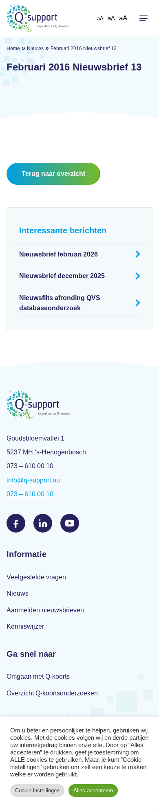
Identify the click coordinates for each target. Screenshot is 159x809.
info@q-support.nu (33, 480)
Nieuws (35, 48)
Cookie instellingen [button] (37, 790)
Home (13, 48)
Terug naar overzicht (53, 173)
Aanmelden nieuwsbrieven (45, 610)
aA (100, 18)
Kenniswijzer (25, 626)
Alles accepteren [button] (93, 790)
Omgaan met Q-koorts (38, 676)
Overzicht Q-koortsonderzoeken (52, 693)
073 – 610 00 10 (30, 494)
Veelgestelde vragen (36, 577)
